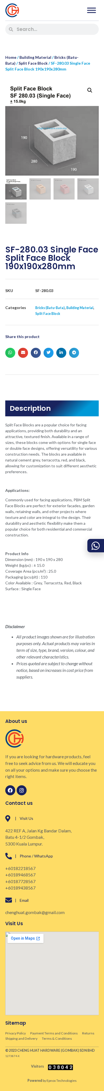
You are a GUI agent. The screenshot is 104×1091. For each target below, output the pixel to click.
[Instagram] (22, 790)
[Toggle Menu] (91, 10)
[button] (90, 90)
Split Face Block (33, 63)
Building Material (35, 57)
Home (10, 57)
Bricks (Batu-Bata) (50, 308)
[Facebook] (10, 790)
